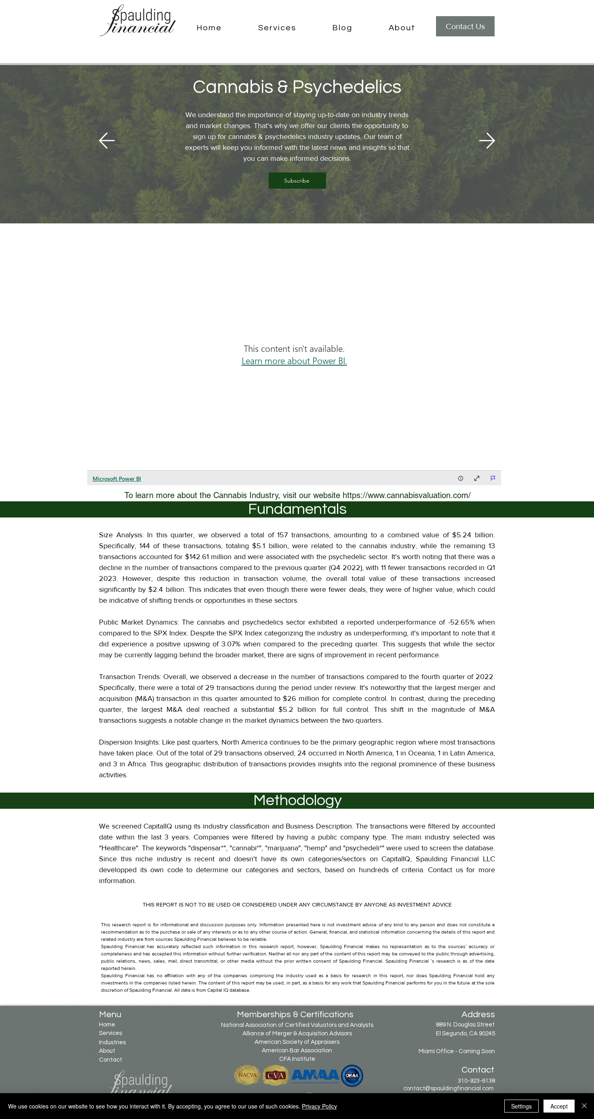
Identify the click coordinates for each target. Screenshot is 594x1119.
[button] (277, 28)
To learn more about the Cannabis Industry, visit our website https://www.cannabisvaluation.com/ (297, 495)
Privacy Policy (319, 1106)
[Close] (584, 1106)
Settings (521, 1106)
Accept (559, 1106)
